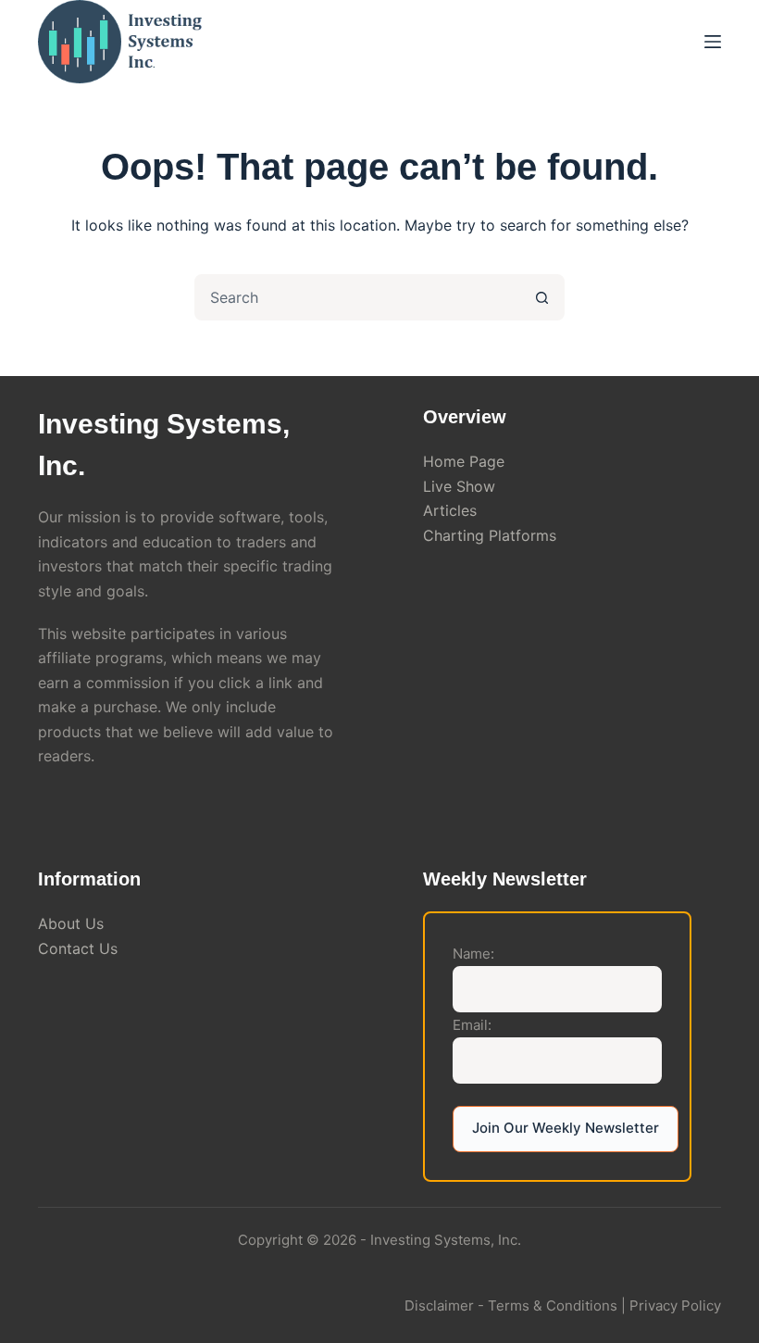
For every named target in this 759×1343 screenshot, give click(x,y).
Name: (473, 953)
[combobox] (358, 297)
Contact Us (78, 948)
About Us (71, 923)
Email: (472, 1025)
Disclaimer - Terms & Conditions (510, 1305)
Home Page (463, 461)
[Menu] (712, 41)
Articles (450, 510)
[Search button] (541, 297)
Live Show (459, 486)
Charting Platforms (489, 535)
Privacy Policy (675, 1305)
